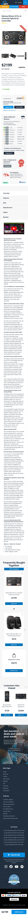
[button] (3, 630)
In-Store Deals (14, 6)
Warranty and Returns (9, 816)
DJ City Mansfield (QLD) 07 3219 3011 (14, 842)
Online (10, 127)
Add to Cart (14, 603)
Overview (6, 193)
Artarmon (11, 139)
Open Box (5, 6)
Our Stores (14, 827)
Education (5, 788)
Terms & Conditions (8, 802)
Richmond (11, 134)
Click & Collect (7, 806)
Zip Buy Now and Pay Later (10, 818)
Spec (4, 203)
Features (6, 198)
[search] (11, 10)
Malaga (11, 143)
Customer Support (8, 799)
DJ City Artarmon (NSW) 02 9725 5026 (14, 837)
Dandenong (12, 130)
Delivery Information (8, 804)
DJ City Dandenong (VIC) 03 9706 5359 (14, 830)
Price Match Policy (8, 809)
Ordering (6, 796)
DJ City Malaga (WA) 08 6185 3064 (14, 844)
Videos (5, 212)
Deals (23, 6)
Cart (4, 783)
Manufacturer (7, 207)
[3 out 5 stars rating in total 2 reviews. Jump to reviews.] (14, 23)
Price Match (7, 166)
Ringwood (11, 132)
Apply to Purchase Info (9, 110)
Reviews (6, 217)
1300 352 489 (15, 855)
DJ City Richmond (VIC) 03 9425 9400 (14, 833)
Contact (5, 776)
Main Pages (6, 768)
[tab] (14, 193)
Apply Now (8, 107)
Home (4, 771)
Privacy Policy (15, 750)
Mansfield (11, 141)
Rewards (5, 781)
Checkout (5, 786)
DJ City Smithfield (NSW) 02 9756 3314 (14, 840)
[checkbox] (22, 573)
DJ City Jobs (6, 790)
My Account (6, 779)
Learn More (19, 107)
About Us (5, 774)
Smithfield (11, 136)
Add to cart (19, 912)
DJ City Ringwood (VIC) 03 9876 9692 (14, 835)
